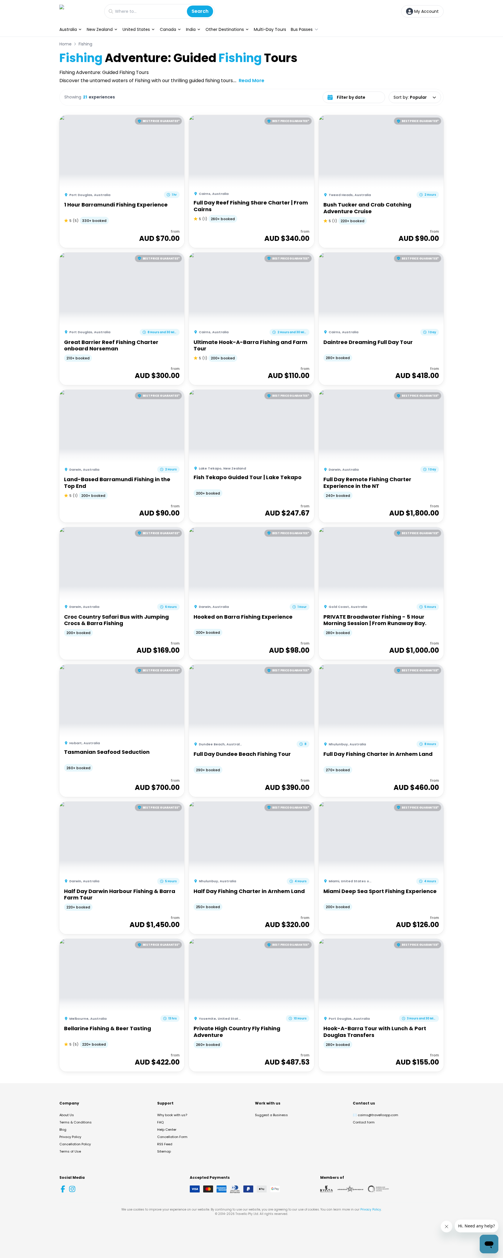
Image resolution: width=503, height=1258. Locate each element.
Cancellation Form (172, 1137)
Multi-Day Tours (270, 29)
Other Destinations (225, 29)
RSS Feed (164, 1144)
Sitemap (164, 1151)
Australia (68, 29)
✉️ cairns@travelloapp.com (375, 1115)
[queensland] (378, 1188)
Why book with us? (172, 1115)
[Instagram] (72, 1188)
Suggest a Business (271, 1115)
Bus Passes (302, 29)
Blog (62, 1129)
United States (136, 29)
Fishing (85, 44)
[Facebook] (62, 1188)
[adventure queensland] (350, 1188)
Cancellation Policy (75, 1144)
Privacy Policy (70, 1137)
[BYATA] (326, 1188)
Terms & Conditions (75, 1122)
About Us (66, 1115)
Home (65, 44)
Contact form (364, 1122)
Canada (168, 29)
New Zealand (100, 29)
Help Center (166, 1129)
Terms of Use (70, 1151)
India (191, 29)
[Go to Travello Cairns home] (78, 11)
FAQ (160, 1122)
